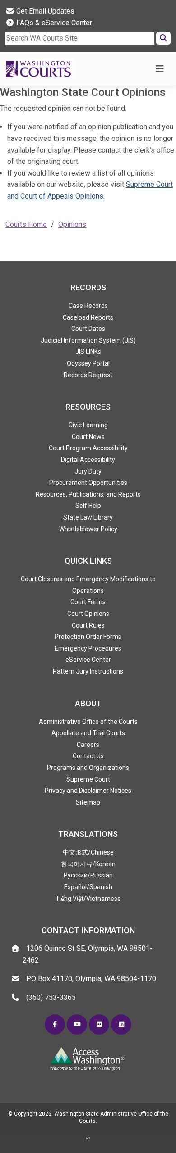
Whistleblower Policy (88, 529)
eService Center (88, 659)
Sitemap (88, 802)
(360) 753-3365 (51, 997)
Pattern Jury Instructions (88, 671)
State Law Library (88, 517)
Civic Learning (88, 425)
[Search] (163, 38)
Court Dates (88, 328)
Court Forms (88, 602)
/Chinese (88, 852)
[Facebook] (55, 1024)
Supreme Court (88, 779)
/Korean (88, 864)
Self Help (88, 505)
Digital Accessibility (88, 459)
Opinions (72, 224)
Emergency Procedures (88, 648)
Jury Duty (88, 471)
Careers (88, 744)
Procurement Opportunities (88, 482)
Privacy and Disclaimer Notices (88, 790)
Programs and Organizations (88, 767)
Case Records (88, 305)
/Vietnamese (88, 898)
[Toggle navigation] (159, 69)
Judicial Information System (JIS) (88, 340)
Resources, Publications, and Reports (88, 494)
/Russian (88, 875)
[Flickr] (99, 1024)
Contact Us (88, 756)
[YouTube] (77, 1024)
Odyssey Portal (88, 363)
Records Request (88, 375)
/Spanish (88, 887)
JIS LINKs (88, 351)
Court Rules (88, 625)
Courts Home (26, 224)
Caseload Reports (88, 317)
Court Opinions (88, 613)
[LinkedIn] (121, 1024)
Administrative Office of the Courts (88, 721)
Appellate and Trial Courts (88, 733)
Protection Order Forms (88, 636)
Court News (88, 436)
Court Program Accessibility (88, 448)
